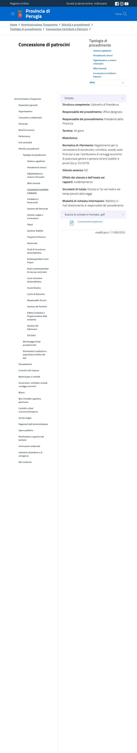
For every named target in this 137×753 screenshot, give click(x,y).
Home (13, 24)
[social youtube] (126, 3)
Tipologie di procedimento (26, 29)
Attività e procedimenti (76, 24)
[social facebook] (117, 3)
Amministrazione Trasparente (39, 24)
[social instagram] (122, 3)
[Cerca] (125, 14)
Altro (92, 82)
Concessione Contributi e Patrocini (67, 29)
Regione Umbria (19, 3)
